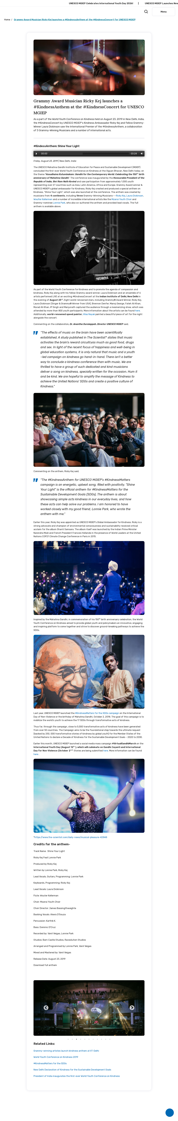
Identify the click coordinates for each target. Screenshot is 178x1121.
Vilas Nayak (89, 314)
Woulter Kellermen (43, 199)
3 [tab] (76, 1039)
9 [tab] (101, 1039)
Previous (46, 1008)
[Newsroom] (134, 11)
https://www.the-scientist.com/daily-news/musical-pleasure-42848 (70, 837)
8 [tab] (97, 1039)
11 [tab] (109, 1039)
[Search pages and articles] (145, 10)
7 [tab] (93, 1039)
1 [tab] (68, 1039)
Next (132, 1008)
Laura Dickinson (134, 195)
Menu (164, 11)
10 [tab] (105, 1039)
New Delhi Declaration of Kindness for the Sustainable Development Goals (72, 1069)
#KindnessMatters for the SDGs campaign (97, 713)
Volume (141, 153)
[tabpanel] (89, 1008)
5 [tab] (84, 1039)
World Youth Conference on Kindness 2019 (56, 1057)
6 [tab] (89, 1039)
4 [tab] (80, 1039)
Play (36, 154)
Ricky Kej (120, 195)
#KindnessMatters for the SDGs (50, 1063)
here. (137, 310)
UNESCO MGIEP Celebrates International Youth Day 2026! (66, 3)
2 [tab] (72, 1039)
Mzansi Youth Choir (122, 199)
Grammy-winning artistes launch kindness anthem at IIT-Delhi (66, 1050)
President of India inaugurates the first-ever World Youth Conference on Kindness (77, 1076)
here (105, 750)
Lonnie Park (59, 202)
